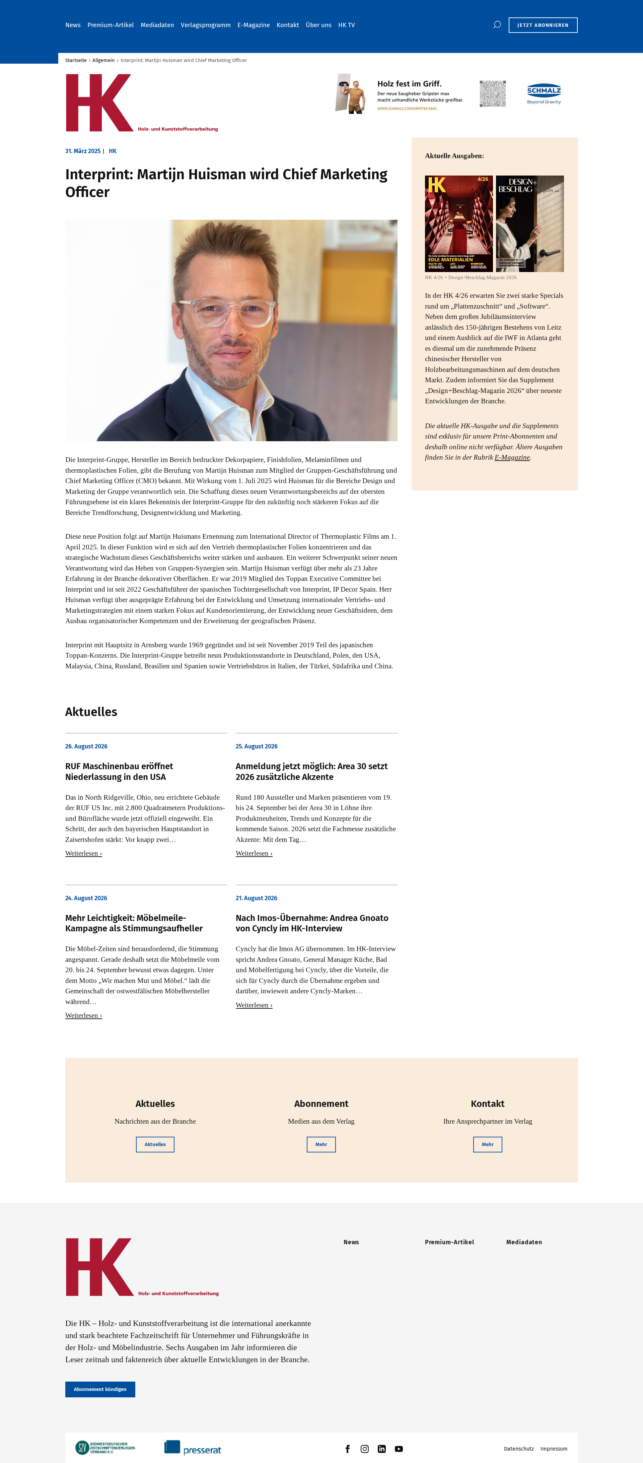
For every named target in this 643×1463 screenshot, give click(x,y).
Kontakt (288, 25)
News (73, 25)
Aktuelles (155, 1144)
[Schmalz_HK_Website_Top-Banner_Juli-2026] (450, 94)
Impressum (554, 1449)
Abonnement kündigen (100, 1389)
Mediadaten (157, 25)
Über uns (319, 25)
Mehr (321, 1144)
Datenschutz (519, 1449)
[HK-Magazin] (190, 103)
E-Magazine (253, 25)
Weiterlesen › (83, 853)
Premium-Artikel (110, 25)
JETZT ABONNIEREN (543, 25)
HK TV (346, 25)
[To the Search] (496, 25)
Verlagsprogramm (206, 25)
